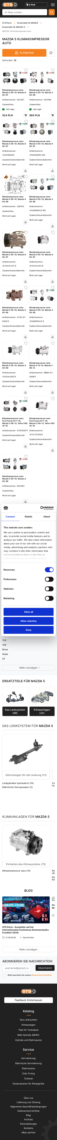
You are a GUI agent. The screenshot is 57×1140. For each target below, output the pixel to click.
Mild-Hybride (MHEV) (28, 1035)
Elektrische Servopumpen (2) (17, 787)
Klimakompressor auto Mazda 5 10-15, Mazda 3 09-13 (41, 365)
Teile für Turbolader (28, 1030)
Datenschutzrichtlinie (28, 1111)
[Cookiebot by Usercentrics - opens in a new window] (41, 508)
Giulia (5, 654)
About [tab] (46, 516)
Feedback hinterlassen (28, 1000)
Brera (5, 649)
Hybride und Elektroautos (28, 1040)
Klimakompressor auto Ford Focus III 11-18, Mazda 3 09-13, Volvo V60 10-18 (14, 422)
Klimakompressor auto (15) (16, 870)
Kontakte (28, 1128)
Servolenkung (28, 1058)
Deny (28, 630)
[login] (25, 70)
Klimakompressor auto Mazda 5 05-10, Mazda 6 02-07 (14, 92)
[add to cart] (25, 115)
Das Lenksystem (28, 1019)
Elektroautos (28, 1068)
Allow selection (28, 620)
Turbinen (28, 1078)
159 (4, 640)
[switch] (49, 579)
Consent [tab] (10, 516)
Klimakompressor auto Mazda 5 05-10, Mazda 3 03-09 (41, 92)
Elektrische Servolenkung (28, 1063)
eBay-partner (28, 1132)
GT (3, 658)
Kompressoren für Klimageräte (28, 1083)
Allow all (28, 612)
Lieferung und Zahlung (28, 1102)
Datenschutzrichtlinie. (42, 975)
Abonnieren (45, 967)
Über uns (28, 1098)
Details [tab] (28, 516)
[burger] (53, 5)
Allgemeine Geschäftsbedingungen (28, 1106)
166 (4, 645)
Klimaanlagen (28, 1024)
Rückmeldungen (28, 1123)
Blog (28, 1115)
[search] (52, 12)
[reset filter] (51, 53)
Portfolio (28, 1119)
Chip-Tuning (28, 1073)
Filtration (27, 52)
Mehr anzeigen (28, 949)
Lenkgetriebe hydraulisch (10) (18, 783)
